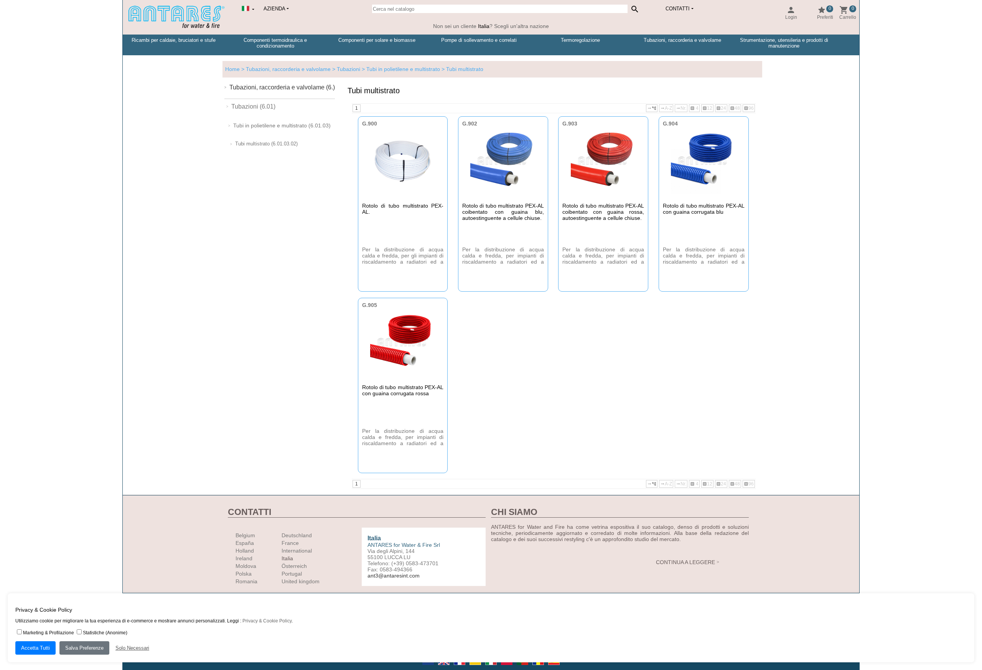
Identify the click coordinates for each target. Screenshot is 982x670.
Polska (244, 574)
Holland (245, 551)
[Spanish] (554, 667)
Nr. (681, 108)
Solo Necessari (132, 648)
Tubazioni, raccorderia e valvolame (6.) (282, 87)
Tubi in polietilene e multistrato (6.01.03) (282, 125)
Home (232, 69)
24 (721, 108)
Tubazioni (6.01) (253, 106)
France (290, 543)
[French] (460, 667)
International (297, 551)
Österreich (294, 566)
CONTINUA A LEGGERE (685, 562)
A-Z (666, 108)
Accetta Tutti (35, 648)
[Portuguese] (523, 667)
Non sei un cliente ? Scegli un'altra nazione (491, 26)
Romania (246, 581)
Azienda (274, 9)
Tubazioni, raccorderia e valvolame (682, 40)
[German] (476, 667)
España (245, 543)
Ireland (244, 558)
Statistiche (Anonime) (105, 632)
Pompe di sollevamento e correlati (479, 40)
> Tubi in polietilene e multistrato (400, 69)
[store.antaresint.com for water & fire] (176, 26)
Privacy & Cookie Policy (267, 621)
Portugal (292, 574)
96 (749, 108)
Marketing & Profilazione (48, 632)
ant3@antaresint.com (393, 576)
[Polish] (507, 667)
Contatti (678, 9)
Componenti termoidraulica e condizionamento (275, 43)
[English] (444, 667)
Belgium (245, 535)
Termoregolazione (580, 40)
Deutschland (297, 535)
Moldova (246, 566)
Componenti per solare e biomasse (376, 40)
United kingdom (301, 581)
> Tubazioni (345, 69)
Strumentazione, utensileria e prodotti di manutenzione (784, 43)
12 (707, 108)
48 (735, 108)
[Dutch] (429, 667)
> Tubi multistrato (461, 69)
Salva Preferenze (84, 648)
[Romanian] (539, 667)
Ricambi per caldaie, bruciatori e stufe (174, 40)
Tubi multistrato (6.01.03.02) (266, 144)
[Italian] (491, 667)
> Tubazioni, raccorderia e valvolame (285, 69)
